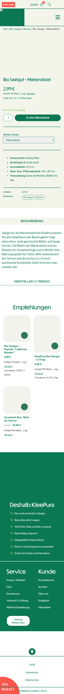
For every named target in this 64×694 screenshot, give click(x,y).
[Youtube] (42, 490)
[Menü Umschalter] (58, 17)
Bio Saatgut (15, 28)
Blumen (27, 28)
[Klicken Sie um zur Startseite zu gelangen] (32, 465)
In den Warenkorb (37, 117)
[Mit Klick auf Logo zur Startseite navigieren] (12, 17)
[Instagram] (32, 490)
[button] (32, 651)
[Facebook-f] (22, 490)
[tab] (32, 221)
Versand (31, 93)
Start (5, 28)
